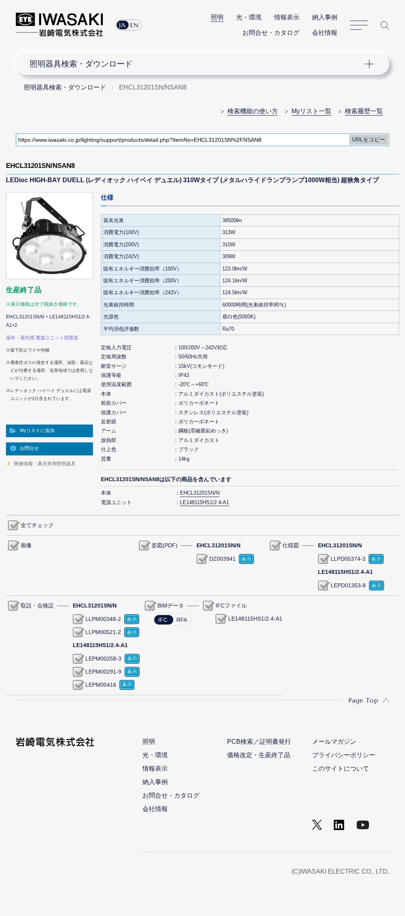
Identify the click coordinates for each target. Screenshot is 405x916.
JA (122, 25)
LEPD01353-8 (348, 585)
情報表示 (286, 17)
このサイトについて (340, 768)
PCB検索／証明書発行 (259, 741)
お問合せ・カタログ (270, 32)
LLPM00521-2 (103, 632)
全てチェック (37, 525)
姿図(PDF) (164, 545)
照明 (217, 17)
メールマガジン (334, 741)
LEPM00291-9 (103, 671)
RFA (181, 620)
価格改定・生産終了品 (258, 755)
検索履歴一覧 (364, 111)
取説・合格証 (37, 605)
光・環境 (248, 17)
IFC (162, 620)
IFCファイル (231, 605)
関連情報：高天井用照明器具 (45, 464)
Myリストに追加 (37, 430)
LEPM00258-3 (103, 658)
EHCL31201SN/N (200, 493)
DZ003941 (222, 559)
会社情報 (324, 32)
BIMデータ (170, 605)
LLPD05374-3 (348, 559)
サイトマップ (359, 25)
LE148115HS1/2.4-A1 (255, 618)
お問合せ (29, 448)
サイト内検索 (384, 25)
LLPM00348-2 (103, 619)
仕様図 (290, 545)
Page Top (363, 700)
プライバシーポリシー (343, 755)
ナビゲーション (197, 64)
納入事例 (324, 17)
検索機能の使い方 (252, 111)
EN (134, 25)
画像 (26, 545)
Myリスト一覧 (311, 111)
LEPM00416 (100, 685)
